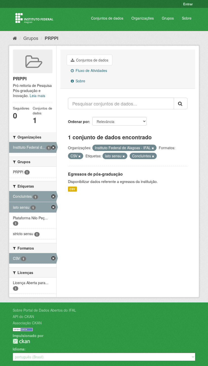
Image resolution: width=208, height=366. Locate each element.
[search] (180, 103)
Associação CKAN (27, 322)
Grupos (168, 18)
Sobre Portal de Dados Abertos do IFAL (44, 310)
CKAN (21, 341)
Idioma (18, 349)
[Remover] (153, 148)
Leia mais (37, 95)
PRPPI (51, 38)
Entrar (188, 4)
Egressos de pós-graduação (95, 174)
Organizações (142, 18)
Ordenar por (78, 121)
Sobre (187, 18)
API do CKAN (23, 316)
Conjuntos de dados (107, 18)
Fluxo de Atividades (91, 70)
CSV (72, 189)
